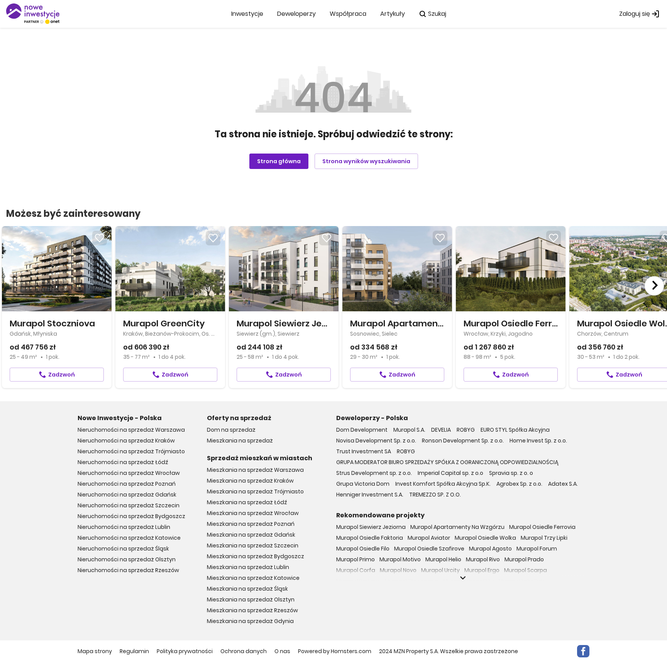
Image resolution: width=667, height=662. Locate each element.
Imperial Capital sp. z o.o (450, 473)
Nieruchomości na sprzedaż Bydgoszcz (131, 516)
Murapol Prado (524, 559)
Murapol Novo (398, 570)
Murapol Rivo (483, 559)
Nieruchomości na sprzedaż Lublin (124, 527)
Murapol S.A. (409, 430)
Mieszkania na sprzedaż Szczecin (252, 545)
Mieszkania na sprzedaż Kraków (250, 481)
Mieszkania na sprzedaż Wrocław (253, 513)
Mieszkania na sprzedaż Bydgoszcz (255, 556)
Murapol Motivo (400, 559)
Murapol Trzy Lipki (544, 538)
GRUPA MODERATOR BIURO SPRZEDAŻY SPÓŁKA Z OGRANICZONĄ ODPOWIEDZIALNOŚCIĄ (447, 462)
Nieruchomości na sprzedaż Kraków (126, 440)
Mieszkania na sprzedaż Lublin (248, 567)
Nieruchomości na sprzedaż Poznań (127, 484)
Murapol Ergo (481, 570)
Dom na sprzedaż (231, 430)
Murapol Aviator (429, 538)
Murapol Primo (355, 559)
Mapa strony (95, 651)
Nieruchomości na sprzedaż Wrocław (129, 473)
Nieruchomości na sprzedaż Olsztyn (127, 559)
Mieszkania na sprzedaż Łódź (247, 502)
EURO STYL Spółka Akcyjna (515, 430)
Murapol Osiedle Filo (362, 548)
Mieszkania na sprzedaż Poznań (251, 524)
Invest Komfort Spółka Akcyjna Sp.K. (443, 484)
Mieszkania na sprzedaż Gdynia (250, 621)
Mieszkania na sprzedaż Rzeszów (252, 610)
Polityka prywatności (185, 651)
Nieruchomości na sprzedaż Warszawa (131, 430)
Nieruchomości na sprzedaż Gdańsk (127, 494)
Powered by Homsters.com (334, 651)
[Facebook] (583, 651)
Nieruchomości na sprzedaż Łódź (123, 462)
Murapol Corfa (355, 570)
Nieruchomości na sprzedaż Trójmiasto (131, 451)
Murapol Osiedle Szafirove (429, 548)
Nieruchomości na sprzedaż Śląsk (123, 548)
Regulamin (134, 651)
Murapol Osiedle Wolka (485, 538)
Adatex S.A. (563, 484)
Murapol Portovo (358, 581)
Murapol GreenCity (468, 581)
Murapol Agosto (490, 548)
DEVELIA (441, 430)
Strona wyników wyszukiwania (366, 161)
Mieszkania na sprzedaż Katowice (253, 578)
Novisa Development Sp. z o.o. (376, 440)
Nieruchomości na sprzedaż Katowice (129, 538)
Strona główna (279, 161)
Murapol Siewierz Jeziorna (371, 527)
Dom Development (362, 430)
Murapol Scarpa (525, 570)
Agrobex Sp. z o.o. (519, 484)
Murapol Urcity (440, 570)
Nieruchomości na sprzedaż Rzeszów (128, 570)
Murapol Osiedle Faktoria (369, 538)
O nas (282, 651)
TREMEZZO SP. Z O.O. (435, 494)
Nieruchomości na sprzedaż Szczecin (128, 505)
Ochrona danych (243, 651)
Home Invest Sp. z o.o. (538, 440)
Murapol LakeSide (521, 581)
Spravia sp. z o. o (511, 473)
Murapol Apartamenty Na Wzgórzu (457, 527)
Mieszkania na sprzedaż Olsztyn (251, 599)
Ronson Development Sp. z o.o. (463, 440)
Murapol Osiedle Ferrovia (542, 527)
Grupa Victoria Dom (362, 484)
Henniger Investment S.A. (369, 494)
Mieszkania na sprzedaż (240, 440)
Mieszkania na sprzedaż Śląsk (247, 589)
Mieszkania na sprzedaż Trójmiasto (255, 491)
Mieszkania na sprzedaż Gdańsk (251, 535)
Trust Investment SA (363, 451)
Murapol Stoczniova (411, 581)
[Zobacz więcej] (463, 577)
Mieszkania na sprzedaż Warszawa (255, 470)
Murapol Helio (443, 559)
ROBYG (466, 430)
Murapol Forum (536, 548)
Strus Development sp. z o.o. (374, 473)
